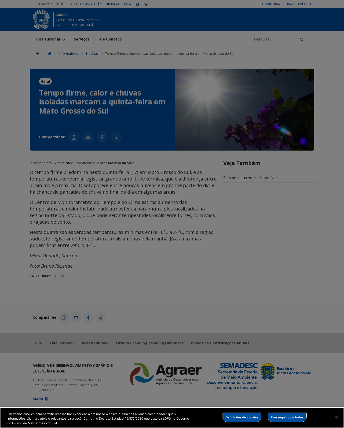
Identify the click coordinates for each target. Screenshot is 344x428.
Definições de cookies (242, 417)
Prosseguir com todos (287, 417)
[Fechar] (336, 417)
